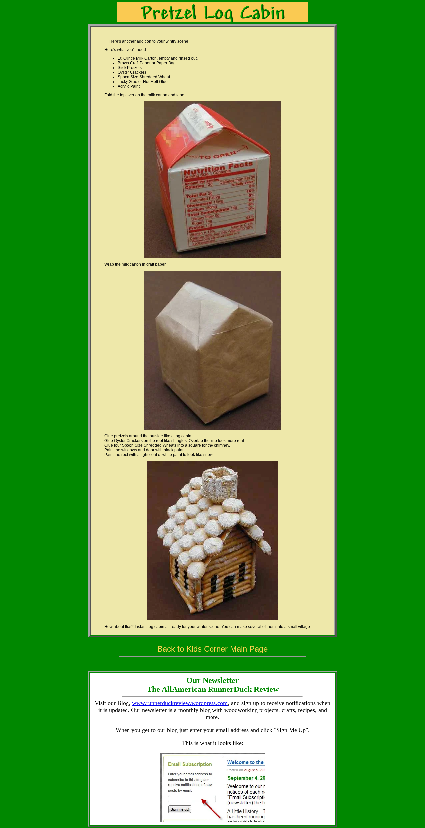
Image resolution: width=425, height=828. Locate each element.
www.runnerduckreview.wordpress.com (180, 703)
